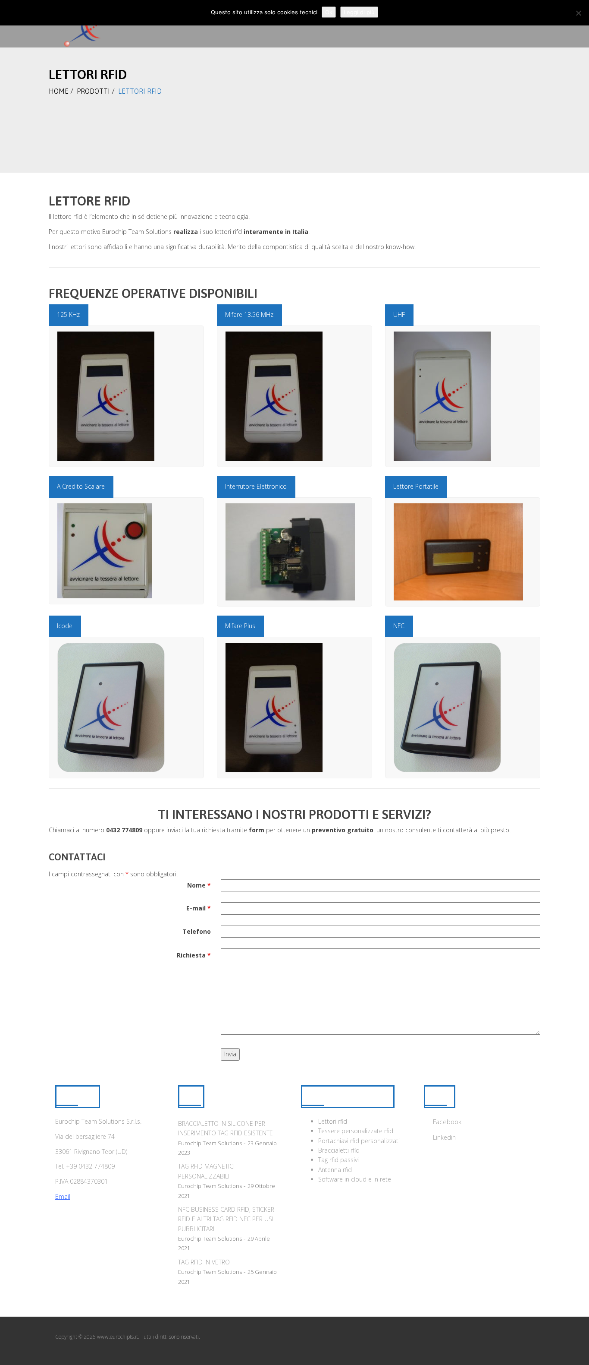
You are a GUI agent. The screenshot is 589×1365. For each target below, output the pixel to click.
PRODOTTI (93, 91)
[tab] (68, 314)
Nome (199, 885)
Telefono (196, 931)
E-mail (198, 908)
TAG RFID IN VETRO (204, 1262)
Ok (328, 12)
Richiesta (194, 955)
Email (62, 1196)
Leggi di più (359, 12)
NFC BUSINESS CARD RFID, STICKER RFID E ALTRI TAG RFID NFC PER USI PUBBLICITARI (226, 1219)
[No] (578, 13)
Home (59, 91)
